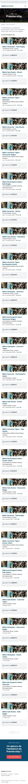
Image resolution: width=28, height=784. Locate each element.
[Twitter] (6, 782)
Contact (16, 774)
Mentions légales (5, 775)
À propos (11, 774)
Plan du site (4, 774)
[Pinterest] (7, 782)
